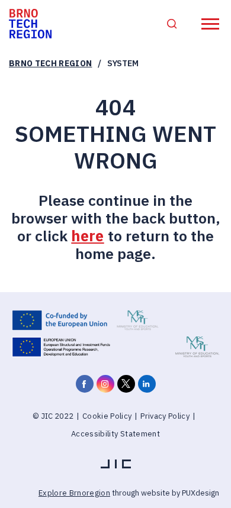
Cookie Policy (106, 416)
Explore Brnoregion (74, 493)
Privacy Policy (165, 416)
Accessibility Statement (115, 434)
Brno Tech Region (50, 63)
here (87, 235)
